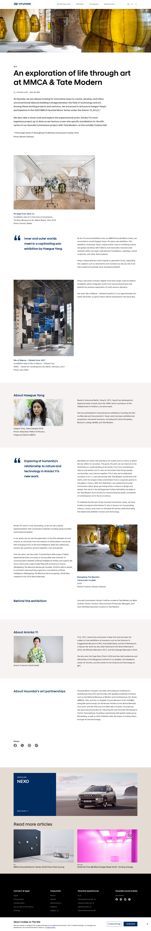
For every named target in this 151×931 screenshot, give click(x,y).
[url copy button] (36, 745)
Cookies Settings (114, 924)
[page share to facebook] (15, 745)
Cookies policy (19, 903)
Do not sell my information (23, 907)
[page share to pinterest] (29, 745)
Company (94, 4)
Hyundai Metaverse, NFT (87, 910)
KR (132, 4)
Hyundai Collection (85, 903)
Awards (53, 899)
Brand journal (63, 4)
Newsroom (109, 4)
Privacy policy (19, 899)
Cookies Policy (50, 927)
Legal (16, 895)
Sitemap (17, 910)
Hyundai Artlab (83, 907)
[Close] (147, 924)
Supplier (53, 910)
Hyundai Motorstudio (86, 899)
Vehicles (80, 4)
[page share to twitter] (22, 745)
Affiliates (53, 907)
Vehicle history (55, 903)
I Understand (130, 924)
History (52, 895)
